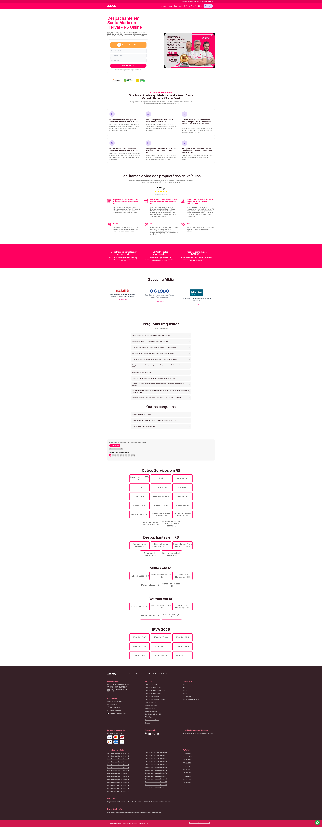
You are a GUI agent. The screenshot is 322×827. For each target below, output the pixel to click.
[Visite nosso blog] (146, 733)
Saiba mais (167, 802)
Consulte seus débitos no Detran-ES (156, 767)
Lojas (170, 6)
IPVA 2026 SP (139, 637)
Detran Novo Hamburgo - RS (182, 606)
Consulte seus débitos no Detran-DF (118, 753)
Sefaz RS (139, 496)
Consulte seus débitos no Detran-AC (118, 774)
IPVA (161, 478)
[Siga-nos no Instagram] (153, 733)
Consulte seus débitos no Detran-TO (118, 791)
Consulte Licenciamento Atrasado (155, 699)
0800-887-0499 (115, 707)
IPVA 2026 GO (139, 655)
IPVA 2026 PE (182, 655)
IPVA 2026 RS (186, 763)
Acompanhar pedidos (192, 6)
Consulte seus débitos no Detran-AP (118, 771)
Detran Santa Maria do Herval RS (161, 514)
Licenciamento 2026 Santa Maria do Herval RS (171, 523)
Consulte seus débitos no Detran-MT (118, 779)
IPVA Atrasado (186, 696)
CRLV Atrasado (161, 487)
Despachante (140, 674)
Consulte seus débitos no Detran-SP (156, 755)
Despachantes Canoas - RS (139, 545)
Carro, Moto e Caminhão (116, 449)
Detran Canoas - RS (139, 606)
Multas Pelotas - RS (150, 585)
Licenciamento (182, 478)
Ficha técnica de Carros (152, 720)
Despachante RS (161, 496)
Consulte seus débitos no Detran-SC (118, 762)
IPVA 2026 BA (182, 646)
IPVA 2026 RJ (139, 646)
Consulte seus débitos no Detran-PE (118, 765)
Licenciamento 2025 (151, 702)
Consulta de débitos (126, 674)
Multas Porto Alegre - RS (172, 585)
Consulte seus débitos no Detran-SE (156, 788)
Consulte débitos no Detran (153, 687)
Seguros (147, 723)
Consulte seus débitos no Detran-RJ (156, 752)
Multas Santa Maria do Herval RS (182, 514)
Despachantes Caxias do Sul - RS (160, 545)
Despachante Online (151, 711)
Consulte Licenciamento (152, 696)
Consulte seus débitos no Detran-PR (118, 759)
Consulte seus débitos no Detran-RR (118, 788)
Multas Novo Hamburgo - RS (182, 575)
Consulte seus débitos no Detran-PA (118, 782)
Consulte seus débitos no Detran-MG (118, 756)
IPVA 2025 (185, 690)
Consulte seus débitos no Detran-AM (156, 770)
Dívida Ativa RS (182, 487)
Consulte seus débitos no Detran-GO (118, 777)
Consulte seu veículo (151, 684)
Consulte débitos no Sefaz (153, 693)
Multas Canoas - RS (139, 576)
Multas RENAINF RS (139, 514)
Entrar (207, 6)
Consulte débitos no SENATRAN (155, 690)
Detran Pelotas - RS (150, 615)
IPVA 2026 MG (161, 637)
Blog (175, 6)
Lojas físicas (113, 704)
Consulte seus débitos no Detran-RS (156, 758)
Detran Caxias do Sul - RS (161, 606)
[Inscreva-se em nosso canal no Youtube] (157, 733)
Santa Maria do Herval (160, 674)
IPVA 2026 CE (161, 655)
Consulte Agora (127, 66)
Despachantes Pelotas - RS (150, 554)
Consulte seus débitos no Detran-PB (156, 782)
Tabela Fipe (148, 717)
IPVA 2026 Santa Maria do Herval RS (150, 523)
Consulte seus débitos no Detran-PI (118, 785)
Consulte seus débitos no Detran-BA (156, 764)
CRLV (139, 487)
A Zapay (164, 6)
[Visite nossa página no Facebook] (149, 733)
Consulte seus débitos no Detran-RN (156, 761)
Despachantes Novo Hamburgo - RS (182, 545)
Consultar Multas (150, 708)
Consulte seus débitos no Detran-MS (156, 779)
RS (149, 674)
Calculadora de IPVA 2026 (139, 478)
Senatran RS (182, 496)
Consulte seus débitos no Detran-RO (156, 785)
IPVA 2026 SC (161, 646)
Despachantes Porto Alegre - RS (171, 554)
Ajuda (180, 6)
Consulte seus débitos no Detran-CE (118, 768)
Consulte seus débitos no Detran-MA (156, 776)
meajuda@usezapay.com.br (118, 713)
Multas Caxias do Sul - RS (161, 575)
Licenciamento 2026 (151, 705)
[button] (161, 335)
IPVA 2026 (185, 693)
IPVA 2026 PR (182, 637)
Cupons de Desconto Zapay (190, 699)
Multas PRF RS (182, 505)
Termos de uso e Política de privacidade (132, 70)
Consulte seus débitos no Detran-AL (156, 773)
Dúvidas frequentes (115, 710)
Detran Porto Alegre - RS (172, 615)
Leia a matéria (122, 299)
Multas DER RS (139, 505)
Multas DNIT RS (161, 505)
